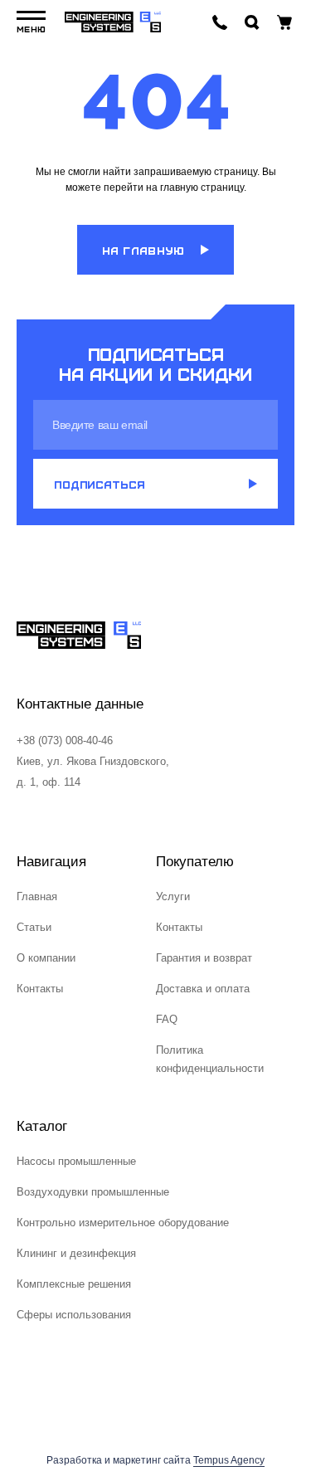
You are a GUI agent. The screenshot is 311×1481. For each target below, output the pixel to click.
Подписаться (99, 484)
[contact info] (219, 22)
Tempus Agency (229, 1460)
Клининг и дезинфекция (76, 1253)
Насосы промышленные (76, 1161)
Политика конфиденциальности (210, 1059)
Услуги (173, 896)
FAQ (166, 1019)
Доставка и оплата (203, 988)
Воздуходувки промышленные (93, 1192)
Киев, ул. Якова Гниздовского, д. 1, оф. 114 (93, 771)
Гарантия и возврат (204, 958)
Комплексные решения (74, 1284)
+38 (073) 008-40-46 (65, 740)
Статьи (34, 927)
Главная (37, 896)
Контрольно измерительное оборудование (123, 1222)
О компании (46, 958)
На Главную (143, 250)
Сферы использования (74, 1314)
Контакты (40, 988)
